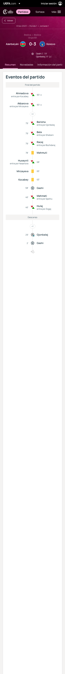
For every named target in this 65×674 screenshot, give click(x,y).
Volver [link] (10, 20)
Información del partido (51, 64)
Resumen (10, 64)
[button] (55, 11)
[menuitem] (24, 11)
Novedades (26, 64)
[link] (23, 11)
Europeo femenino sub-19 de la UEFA (8, 11)
